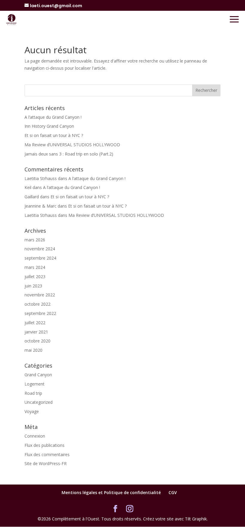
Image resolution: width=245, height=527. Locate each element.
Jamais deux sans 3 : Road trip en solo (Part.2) (68, 154)
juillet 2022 (34, 322)
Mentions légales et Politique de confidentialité (111, 492)
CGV (173, 492)
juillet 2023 (34, 276)
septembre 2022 (40, 313)
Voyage (31, 411)
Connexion (34, 436)
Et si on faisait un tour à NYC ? (53, 135)
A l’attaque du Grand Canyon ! (53, 117)
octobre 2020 (37, 341)
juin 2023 (33, 286)
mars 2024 (34, 267)
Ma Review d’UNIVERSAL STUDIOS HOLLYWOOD (72, 144)
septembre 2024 (40, 258)
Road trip (33, 393)
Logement (34, 384)
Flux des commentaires (47, 454)
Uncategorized (38, 402)
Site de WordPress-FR (45, 463)
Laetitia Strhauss (40, 178)
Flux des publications (44, 445)
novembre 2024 (39, 249)
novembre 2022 (39, 295)
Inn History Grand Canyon (49, 126)
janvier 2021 (36, 332)
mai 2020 (33, 350)
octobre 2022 (37, 304)
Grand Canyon (38, 374)
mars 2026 (34, 240)
